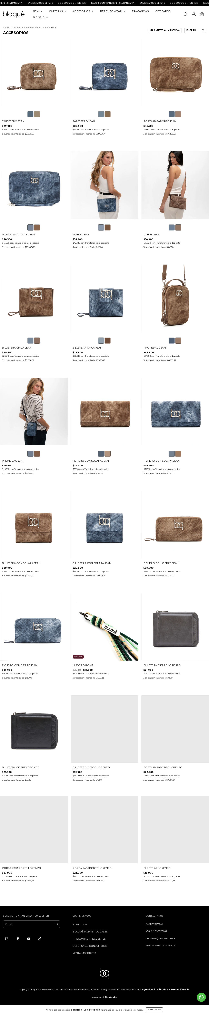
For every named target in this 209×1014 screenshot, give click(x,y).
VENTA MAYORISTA (84, 952)
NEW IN (37, 11)
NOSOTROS (80, 924)
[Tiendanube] (104, 997)
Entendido (154, 1010)
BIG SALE (39, 17)
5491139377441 (154, 924)
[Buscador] (185, 14)
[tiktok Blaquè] (39, 938)
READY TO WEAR (111, 11)
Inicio (6, 27)
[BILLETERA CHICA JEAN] (30, 341)
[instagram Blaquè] (7, 938)
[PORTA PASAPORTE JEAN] (172, 114)
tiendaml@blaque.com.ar (161, 938)
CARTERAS (56, 11)
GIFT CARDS (162, 11)
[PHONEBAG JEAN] (172, 341)
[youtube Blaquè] (29, 938)
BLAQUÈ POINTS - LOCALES (90, 931)
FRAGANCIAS (140, 11)
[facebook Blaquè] (18, 938)
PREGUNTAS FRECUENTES (89, 938)
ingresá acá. (148, 989)
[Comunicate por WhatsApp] (201, 997)
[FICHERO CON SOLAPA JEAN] (101, 454)
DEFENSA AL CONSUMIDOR (90, 945)
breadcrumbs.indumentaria (25, 27)
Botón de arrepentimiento (174, 989)
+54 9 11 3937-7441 (156, 931)
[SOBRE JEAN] (101, 227)
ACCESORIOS (81, 11)
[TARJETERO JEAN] (30, 114)
